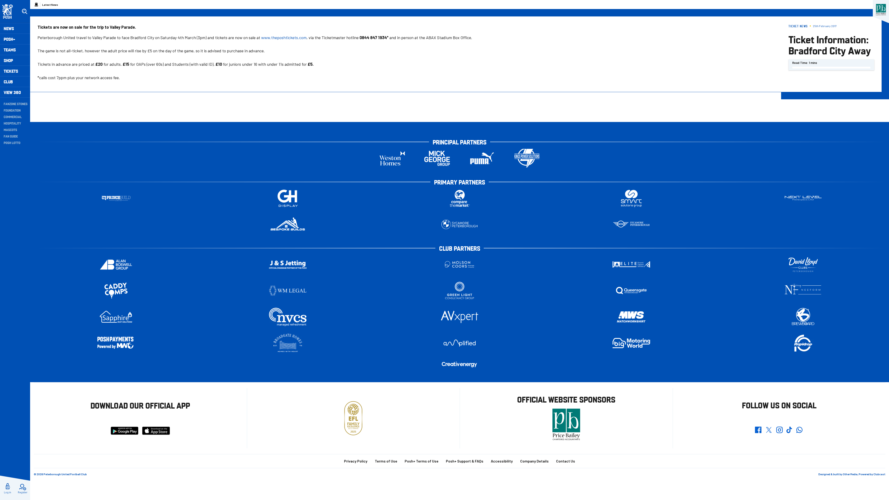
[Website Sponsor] (881, 10)
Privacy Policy (355, 461)
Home (36, 4)
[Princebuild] (116, 198)
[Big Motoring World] (631, 343)
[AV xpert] (459, 317)
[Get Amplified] (459, 343)
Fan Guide (11, 136)
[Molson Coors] (459, 264)
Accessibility (502, 461)
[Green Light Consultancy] (459, 290)
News (9, 28)
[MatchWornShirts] (631, 316)
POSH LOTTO (12, 142)
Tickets (11, 71)
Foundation (12, 110)
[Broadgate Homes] (288, 343)
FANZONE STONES (16, 103)
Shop (8, 60)
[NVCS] (288, 316)
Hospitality (12, 123)
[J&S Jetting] (288, 264)
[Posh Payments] (116, 343)
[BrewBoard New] (803, 316)
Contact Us (565, 461)
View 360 (12, 92)
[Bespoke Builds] (288, 224)
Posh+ (9, 39)
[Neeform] (803, 290)
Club (8, 81)
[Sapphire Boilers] (116, 317)
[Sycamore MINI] (631, 224)
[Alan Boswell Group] (116, 264)
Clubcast (879, 474)
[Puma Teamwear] (482, 158)
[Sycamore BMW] (459, 224)
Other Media (850, 474)
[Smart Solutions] (631, 198)
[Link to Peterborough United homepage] (9, 11)
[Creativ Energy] (459, 364)
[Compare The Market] (459, 198)
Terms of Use (386, 461)
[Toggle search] (24, 11)
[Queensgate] (631, 290)
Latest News (50, 4)
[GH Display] (288, 198)
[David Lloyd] (803, 264)
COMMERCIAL (13, 116)
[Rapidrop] (803, 343)
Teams (10, 50)
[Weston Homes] (392, 158)
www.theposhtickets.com (284, 37)
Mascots (10, 129)
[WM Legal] (288, 290)
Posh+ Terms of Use (421, 461)
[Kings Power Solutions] (527, 158)
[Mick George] (437, 158)
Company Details (534, 461)
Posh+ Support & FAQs (464, 461)
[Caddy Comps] (116, 290)
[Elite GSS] (631, 264)
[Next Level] (803, 198)
